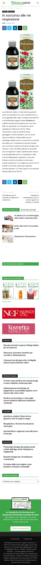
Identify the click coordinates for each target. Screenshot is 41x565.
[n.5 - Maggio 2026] (33, 291)
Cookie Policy (28, 539)
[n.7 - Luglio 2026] (8, 291)
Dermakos (7, 411)
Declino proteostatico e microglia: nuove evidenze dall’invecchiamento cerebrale (19, 400)
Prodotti (10, 8)
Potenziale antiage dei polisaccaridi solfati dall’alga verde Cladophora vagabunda (19, 449)
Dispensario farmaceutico (25, 236)
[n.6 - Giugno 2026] (20, 291)
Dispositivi (18, 8)
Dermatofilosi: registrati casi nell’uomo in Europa (20, 432)
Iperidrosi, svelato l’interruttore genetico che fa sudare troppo (17, 417)
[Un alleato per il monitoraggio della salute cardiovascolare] (7, 218)
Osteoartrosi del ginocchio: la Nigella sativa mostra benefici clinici (19, 361)
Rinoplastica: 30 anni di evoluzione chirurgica (18, 425)
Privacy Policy (15, 539)
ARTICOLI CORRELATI (10, 210)
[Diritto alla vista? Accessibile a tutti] (7, 228)
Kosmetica (7, 442)
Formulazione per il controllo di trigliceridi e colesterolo (10, 197)
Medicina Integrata (9, 376)
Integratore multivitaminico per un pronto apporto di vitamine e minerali (31, 198)
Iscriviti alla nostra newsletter (13, 264)
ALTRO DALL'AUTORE (28, 210)
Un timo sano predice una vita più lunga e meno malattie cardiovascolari (20, 382)
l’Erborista (6, 340)
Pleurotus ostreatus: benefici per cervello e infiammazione (18, 354)
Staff (3, 23)
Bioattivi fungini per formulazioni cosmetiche (17, 458)
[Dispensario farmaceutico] (7, 239)
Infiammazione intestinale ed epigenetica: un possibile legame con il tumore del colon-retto (20, 390)
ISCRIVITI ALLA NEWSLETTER (20, 529)
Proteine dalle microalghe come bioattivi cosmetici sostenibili (17, 465)
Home (4, 8)
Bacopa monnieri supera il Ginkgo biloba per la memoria (21, 346)
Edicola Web (6, 301)
